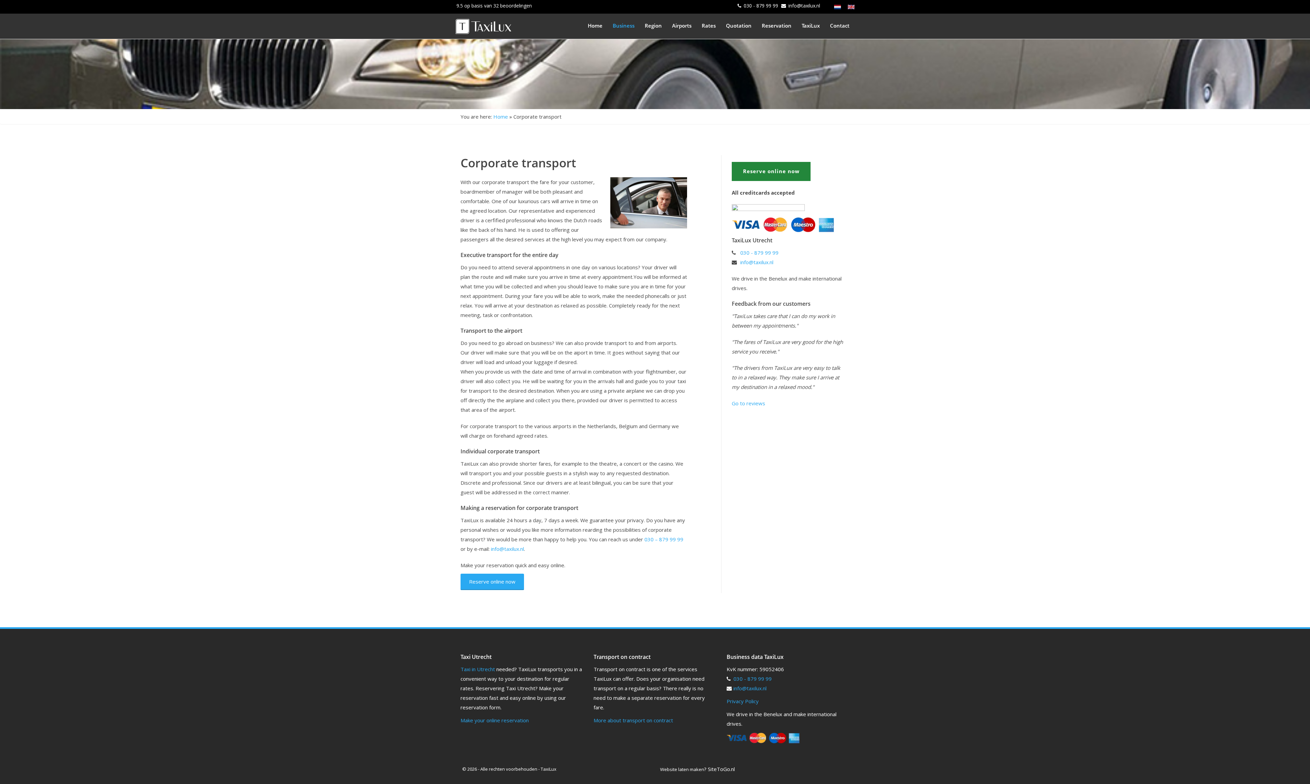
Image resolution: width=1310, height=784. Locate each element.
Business (624, 25)
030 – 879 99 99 (663, 539)
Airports (682, 25)
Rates (709, 25)
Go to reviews (748, 403)
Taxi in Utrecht (478, 669)
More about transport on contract (633, 720)
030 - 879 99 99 (761, 5)
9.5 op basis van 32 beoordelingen (494, 5)
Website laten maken (682, 769)
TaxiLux (811, 25)
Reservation (776, 25)
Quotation (739, 25)
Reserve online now (492, 581)
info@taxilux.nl (804, 5)
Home (595, 25)
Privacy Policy (743, 701)
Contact (839, 25)
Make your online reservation (495, 720)
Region (653, 25)
